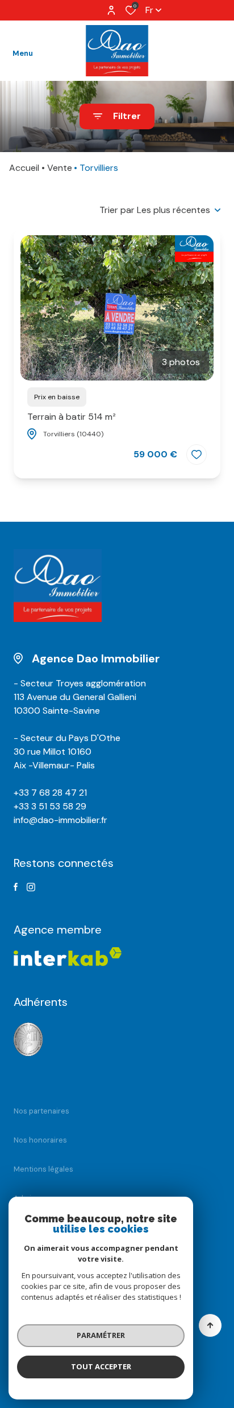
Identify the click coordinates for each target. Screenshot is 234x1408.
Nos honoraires (40, 1140)
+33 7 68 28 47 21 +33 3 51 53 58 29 (50, 799)
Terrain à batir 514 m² (71, 417)
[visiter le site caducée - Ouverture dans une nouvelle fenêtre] (28, 1040)
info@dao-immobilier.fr (60, 820)
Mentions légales (43, 1169)
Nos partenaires (41, 1111)
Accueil (24, 168)
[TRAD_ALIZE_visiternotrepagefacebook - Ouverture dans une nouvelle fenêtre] (16, 887)
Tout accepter (101, 1366)
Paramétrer (101, 1335)
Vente (59, 168)
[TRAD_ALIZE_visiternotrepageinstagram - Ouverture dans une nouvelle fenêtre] (31, 887)
